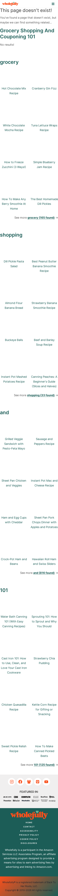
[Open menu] (53, 3)
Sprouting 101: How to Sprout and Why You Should (44, 621)
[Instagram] (11, 782)
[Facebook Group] (29, 782)
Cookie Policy (29, 839)
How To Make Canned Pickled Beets (44, 751)
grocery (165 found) (41, 217)
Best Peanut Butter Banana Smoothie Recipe (44, 266)
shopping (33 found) (41, 395)
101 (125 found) (44, 764)
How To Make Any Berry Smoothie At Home (14, 203)
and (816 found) (44, 572)
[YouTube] (46, 782)
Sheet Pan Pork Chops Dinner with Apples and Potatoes (44, 522)
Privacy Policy (29, 835)
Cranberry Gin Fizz (44, 88)
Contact (29, 827)
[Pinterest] (37, 782)
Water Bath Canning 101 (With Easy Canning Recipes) (14, 621)
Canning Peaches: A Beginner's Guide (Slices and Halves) (44, 381)
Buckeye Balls (14, 340)
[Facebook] (20, 782)
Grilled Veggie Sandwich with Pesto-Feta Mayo (14, 443)
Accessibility (29, 831)
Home (29, 822)
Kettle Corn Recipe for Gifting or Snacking (44, 709)
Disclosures (29, 843)
